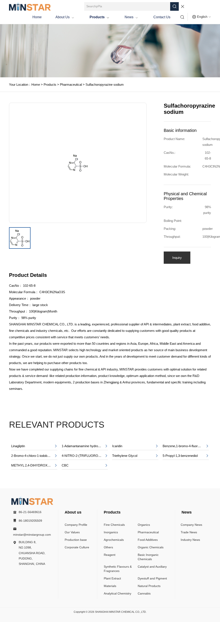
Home (37, 17)
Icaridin (135, 446)
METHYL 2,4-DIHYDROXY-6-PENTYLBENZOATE (34, 465)
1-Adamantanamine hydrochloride (85, 446)
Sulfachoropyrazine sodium (104, 84)
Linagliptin (34, 446)
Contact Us (161, 17)
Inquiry (177, 257)
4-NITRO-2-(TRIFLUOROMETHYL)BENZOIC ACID (85, 455)
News (131, 17)
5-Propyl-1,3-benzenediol (186, 455)
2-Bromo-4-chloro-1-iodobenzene (34, 455)
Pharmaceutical (70, 84)
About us (64, 17)
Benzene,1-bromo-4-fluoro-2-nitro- (186, 446)
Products (99, 17)
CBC (85, 465)
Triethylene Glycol (135, 455)
